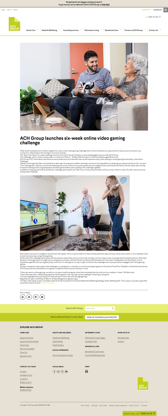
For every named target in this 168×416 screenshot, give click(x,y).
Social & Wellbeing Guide (95, 355)
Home (3, 10)
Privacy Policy (134, 405)
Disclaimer (103, 405)
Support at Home (87, 2)
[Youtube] (66, 371)
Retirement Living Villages (95, 338)
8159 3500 (106, 5)
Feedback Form (26, 375)
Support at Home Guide (29, 341)
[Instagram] (62, 371)
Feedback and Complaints (118, 405)
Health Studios (58, 345)
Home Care (24, 345)
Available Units (91, 341)
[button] (165, 10)
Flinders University (47, 283)
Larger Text (146, 10)
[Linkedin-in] (58, 371)
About (9, 10)
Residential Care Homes (94, 352)
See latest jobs (123, 338)
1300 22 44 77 (26, 383)
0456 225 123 (26, 390)
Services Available (27, 349)
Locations (24, 379)
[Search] (113, 308)
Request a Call (25, 356)
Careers (121, 341)
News (15, 10)
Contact (23, 372)
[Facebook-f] (54, 371)
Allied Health (58, 341)
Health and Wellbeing (61, 338)
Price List (23, 352)
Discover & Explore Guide (63, 355)
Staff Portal (85, 405)
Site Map (144, 405)
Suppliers (94, 405)
